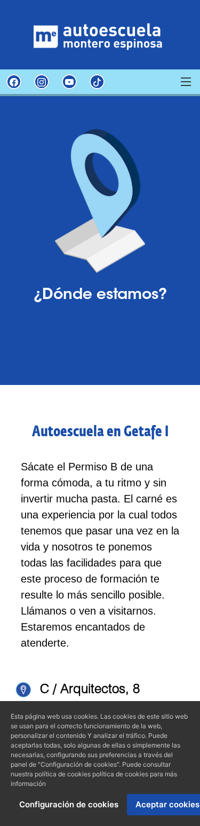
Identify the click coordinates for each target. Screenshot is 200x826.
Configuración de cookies (68, 804)
